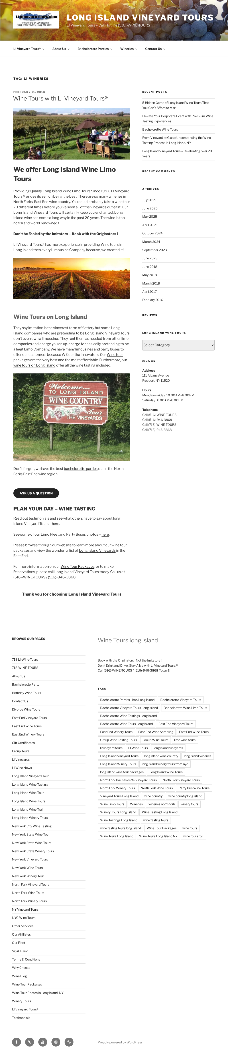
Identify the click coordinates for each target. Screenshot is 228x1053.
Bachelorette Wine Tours (160, 129)
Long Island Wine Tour (28, 793)
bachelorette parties (81, 469)
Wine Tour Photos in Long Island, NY (37, 993)
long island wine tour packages (122, 772)
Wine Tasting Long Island (159, 812)
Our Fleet (18, 942)
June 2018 (149, 266)
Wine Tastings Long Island (118, 820)
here (55, 524)
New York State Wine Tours (31, 843)
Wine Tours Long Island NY (158, 836)
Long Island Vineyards (97, 550)
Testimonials (21, 1018)
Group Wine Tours (155, 740)
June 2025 (149, 208)
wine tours (189, 828)
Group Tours (20, 751)
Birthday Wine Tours (26, 693)
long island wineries (197, 756)
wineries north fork (162, 804)
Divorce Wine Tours (26, 709)
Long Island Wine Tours (28, 801)
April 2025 (149, 225)
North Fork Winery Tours (29, 901)
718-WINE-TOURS (25, 668)
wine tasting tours (155, 820)
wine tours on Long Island (34, 365)
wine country (153, 796)
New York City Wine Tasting (31, 826)
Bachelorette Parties (93, 49)
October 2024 (152, 233)
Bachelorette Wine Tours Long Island (126, 724)
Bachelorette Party (25, 684)
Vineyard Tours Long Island (119, 796)
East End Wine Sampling (155, 732)
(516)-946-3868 (146, 670)
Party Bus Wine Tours (194, 788)
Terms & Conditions (26, 959)
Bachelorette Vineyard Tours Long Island (129, 708)
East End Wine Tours (27, 726)
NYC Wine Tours (23, 918)
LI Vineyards (21, 759)
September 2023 (154, 250)
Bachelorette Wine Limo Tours (185, 708)
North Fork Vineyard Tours (30, 884)
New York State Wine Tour (31, 834)
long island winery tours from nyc (165, 764)
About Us (59, 49)
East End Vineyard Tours (29, 718)
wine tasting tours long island (120, 828)
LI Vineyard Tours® (27, 49)
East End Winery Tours (28, 734)
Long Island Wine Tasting (30, 784)
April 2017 (149, 291)
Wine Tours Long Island (116, 836)
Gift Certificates (23, 743)
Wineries (127, 49)
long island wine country (161, 756)
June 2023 (149, 258)
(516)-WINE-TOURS (118, 670)
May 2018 (149, 275)
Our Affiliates (21, 934)
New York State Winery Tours (33, 851)
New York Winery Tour (28, 876)
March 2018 (151, 283)
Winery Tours (21, 1001)
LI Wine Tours (138, 748)
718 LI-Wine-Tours (25, 659)
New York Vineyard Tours (30, 859)
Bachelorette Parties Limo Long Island (127, 700)
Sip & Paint (20, 951)
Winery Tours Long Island (118, 812)
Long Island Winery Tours (30, 817)
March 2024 (151, 242)
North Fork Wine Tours (28, 893)
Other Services (22, 926)
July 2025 (149, 200)
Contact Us (153, 49)
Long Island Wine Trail (27, 809)
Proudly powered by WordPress (120, 1042)
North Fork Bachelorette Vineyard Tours (128, 780)
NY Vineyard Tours (25, 909)
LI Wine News (22, 768)
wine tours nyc (193, 836)
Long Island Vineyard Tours (140, 18)
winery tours (189, 804)
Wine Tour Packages (77, 566)
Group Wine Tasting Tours (118, 740)
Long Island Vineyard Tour (30, 776)
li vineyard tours (111, 748)
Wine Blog (19, 976)
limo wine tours (184, 740)
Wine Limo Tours (112, 804)
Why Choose (21, 967)
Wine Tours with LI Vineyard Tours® (60, 98)
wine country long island (185, 796)
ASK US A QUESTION (36, 493)
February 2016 (152, 300)
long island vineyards (168, 748)
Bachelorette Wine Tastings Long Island (128, 716)
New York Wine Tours (27, 868)
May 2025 (149, 216)
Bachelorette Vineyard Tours (180, 700)
